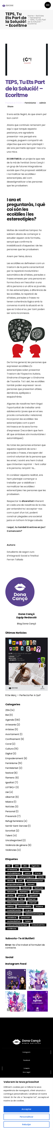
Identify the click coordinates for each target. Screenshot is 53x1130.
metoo (10, 906)
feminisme (12, 888)
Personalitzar (26, 1116)
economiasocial (35, 880)
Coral (8, 744)
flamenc (10, 777)
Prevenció (11, 816)
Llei (7, 792)
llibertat (32, 899)
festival (9, 772)
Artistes (9, 729)
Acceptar (26, 1109)
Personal (10, 811)
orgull (28, 910)
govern (36, 891)
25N (7, 710)
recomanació (14, 913)
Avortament (12, 734)
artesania (12, 869)
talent (28, 921)
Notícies (40, 15)
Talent (9, 835)
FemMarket (11, 768)
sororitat (25, 917)
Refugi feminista (14, 821)
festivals (38, 888)
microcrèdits (24, 906)
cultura (11, 877)
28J (25, 866)
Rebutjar (26, 1124)
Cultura (9, 748)
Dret (20, 880)
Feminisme (35, 17)
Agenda (9, 719)
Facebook (26, 1060)
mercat (32, 902)
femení (31, 884)
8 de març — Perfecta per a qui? (23, 695)
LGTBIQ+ (10, 787)
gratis (10, 895)
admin (42, 102)
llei (21, 899)
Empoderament (14, 758)
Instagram (26, 1052)
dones (10, 880)
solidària (11, 917)
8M (7, 715)
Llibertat (10, 797)
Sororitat (10, 830)
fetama (11, 891)
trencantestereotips (17, 925)
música (39, 906)
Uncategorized (13, 840)
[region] (26, 1104)
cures (41, 877)
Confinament (12, 739)
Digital (8, 753)
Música (9, 801)
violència (11, 928)
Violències (11, 850)
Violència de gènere (16, 845)
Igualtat (9, 782)
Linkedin (27, 1068)
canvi (27, 873)
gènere (21, 895)
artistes (25, 869)
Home (31, 15)
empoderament (15, 884)
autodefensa (13, 873)
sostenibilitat (13, 921)
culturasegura (26, 877)
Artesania (10, 724)
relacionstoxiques (34, 913)
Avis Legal (26, 1072)
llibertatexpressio (15, 902)
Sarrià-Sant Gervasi (16, 826)
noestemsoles (14, 910)
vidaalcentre (38, 925)
